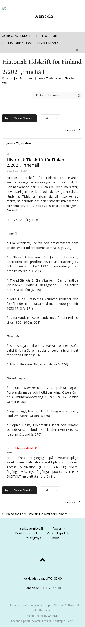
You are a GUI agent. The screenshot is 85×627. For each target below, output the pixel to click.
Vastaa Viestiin (23, 118)
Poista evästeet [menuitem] (26, 533)
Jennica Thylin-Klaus (49, 78)
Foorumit (58, 528)
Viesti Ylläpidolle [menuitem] (58, 533)
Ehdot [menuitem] (55, 538)
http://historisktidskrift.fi (23, 448)
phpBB (49, 605)
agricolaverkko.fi (31, 528)
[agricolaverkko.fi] (42, 16)
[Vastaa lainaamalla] (8, 153)
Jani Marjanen (24, 78)
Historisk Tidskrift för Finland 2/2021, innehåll (37, 162)
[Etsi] (79, 95)
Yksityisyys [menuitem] (33, 538)
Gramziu (53, 616)
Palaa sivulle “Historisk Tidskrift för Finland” (37, 514)
